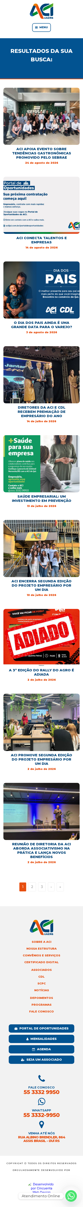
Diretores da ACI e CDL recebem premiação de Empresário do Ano (42, 411)
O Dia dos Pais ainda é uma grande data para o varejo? (41, 325)
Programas (41, 1004)
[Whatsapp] (71, 1196)
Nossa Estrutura (41, 948)
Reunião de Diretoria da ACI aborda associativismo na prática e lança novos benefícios (41, 850)
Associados (41, 969)
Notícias (41, 990)
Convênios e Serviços (41, 955)
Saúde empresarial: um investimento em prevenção (41, 498)
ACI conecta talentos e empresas (41, 240)
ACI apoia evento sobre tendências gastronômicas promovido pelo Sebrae (41, 153)
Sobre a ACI (41, 941)
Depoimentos (41, 997)
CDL (41, 976)
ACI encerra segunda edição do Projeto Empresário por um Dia (41, 585)
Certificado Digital (41, 962)
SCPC (41, 983)
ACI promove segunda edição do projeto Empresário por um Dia (41, 759)
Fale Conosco (41, 1011)
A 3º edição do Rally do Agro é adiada (41, 672)
